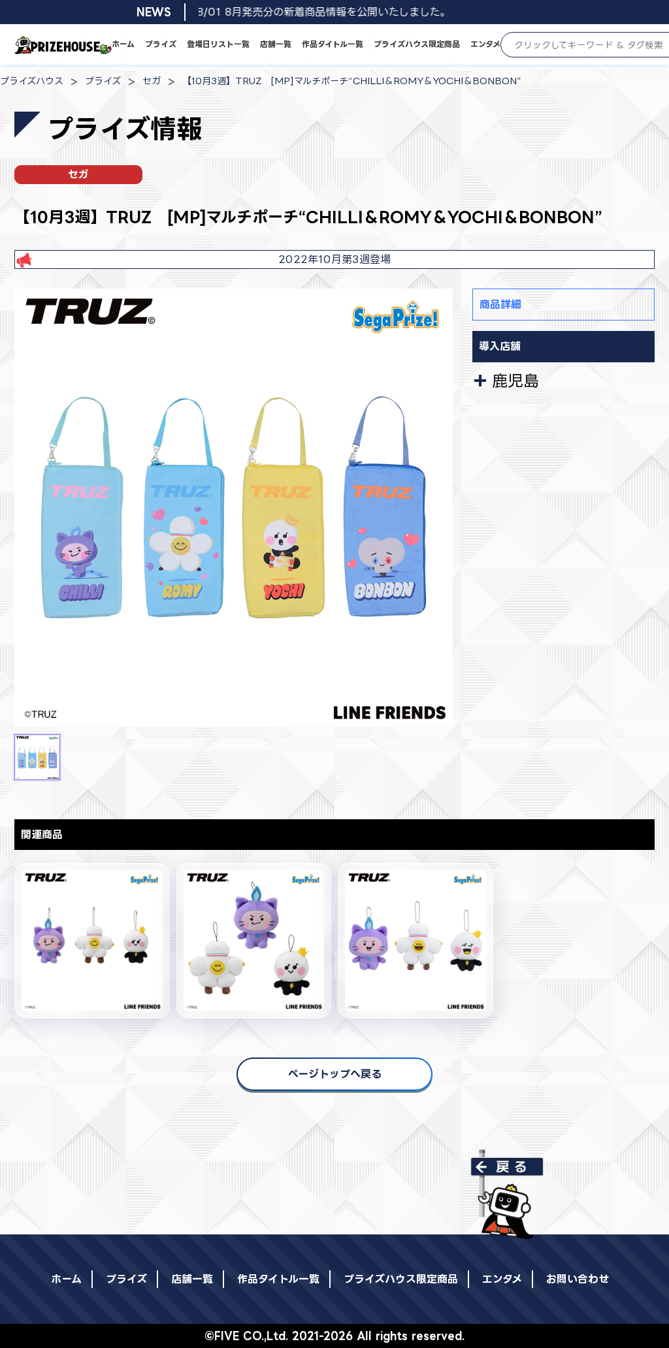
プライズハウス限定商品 (417, 44)
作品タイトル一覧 (332, 44)
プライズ (160, 44)
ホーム (123, 44)
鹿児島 (515, 380)
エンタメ (485, 44)
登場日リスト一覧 (218, 44)
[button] (37, 757)
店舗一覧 (275, 44)
